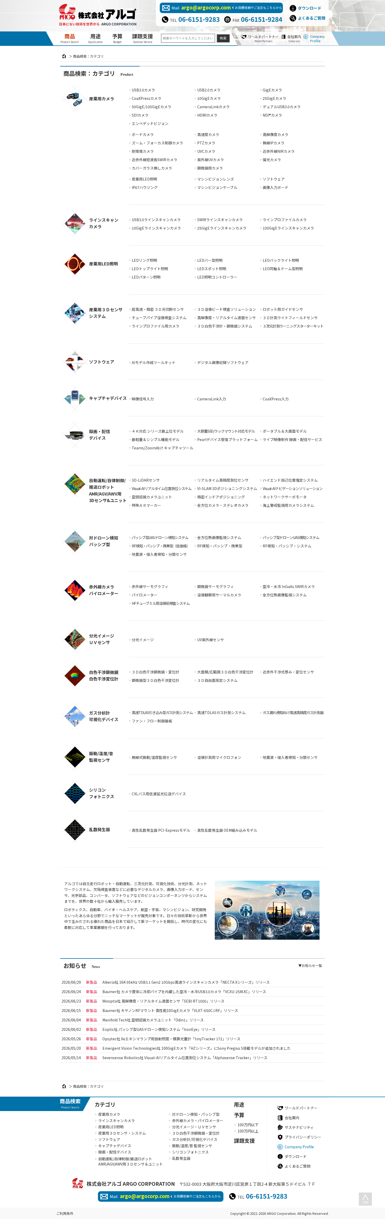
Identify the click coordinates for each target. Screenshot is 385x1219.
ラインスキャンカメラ (116, 1120)
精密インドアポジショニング (221, 496)
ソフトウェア (274, 179)
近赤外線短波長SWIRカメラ (154, 159)
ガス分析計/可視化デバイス (194, 1139)
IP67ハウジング (145, 187)
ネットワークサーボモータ (285, 496)
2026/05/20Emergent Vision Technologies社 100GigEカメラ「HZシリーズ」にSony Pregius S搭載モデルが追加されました (196, 1048)
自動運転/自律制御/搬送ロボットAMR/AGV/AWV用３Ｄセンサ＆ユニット (130, 1161)
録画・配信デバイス (114, 1152)
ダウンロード (309, 8)
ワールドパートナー (263, 38)
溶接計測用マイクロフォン (219, 757)
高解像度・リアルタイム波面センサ (226, 317)
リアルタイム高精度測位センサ (223, 480)
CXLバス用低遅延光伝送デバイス (159, 793)
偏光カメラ (272, 159)
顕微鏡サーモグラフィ (215, 586)
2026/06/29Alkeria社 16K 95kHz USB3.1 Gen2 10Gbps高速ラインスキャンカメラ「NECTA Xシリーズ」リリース (186, 982)
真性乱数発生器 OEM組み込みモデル (227, 830)
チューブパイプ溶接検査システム (159, 317)
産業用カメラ (109, 1114)
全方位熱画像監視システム (219, 537)
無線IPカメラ (273, 142)
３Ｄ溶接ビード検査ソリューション (226, 309)
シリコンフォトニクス (190, 1152)
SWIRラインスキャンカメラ (220, 219)
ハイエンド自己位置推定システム (290, 480)
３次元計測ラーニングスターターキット (293, 326)
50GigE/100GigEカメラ (151, 106)
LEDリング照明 (144, 260)
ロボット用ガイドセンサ (283, 309)
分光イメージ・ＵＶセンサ (194, 1127)
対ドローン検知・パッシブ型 (195, 1114)
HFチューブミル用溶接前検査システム (161, 603)
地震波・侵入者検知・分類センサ (159, 554)
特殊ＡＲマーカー (146, 505)
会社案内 (294, 38)
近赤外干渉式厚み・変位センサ (288, 671)
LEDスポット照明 (211, 268)
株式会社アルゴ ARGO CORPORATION (131, 1183)
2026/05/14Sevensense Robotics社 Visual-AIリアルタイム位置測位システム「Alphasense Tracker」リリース (184, 1057)
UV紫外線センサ (210, 639)
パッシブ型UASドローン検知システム (160, 537)
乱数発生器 (181, 1158)
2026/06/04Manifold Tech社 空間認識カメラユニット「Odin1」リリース (153, 1019)
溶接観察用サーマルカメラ (219, 594)
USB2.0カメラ (209, 89)
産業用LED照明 (144, 179)
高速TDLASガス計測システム (221, 712)
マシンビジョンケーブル (217, 187)
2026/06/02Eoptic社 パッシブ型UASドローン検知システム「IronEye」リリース (159, 1029)
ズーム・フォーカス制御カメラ (157, 142)
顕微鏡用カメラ (210, 168)
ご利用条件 (64, 1213)
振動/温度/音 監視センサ (192, 1145)
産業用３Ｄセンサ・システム (122, 1133)
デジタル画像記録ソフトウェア (223, 362)
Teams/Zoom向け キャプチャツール (162, 447)
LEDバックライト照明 (281, 260)
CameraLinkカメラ (213, 106)
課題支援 (142, 38)
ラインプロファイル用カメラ (155, 326)
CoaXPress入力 (276, 398)
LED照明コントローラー (217, 277)
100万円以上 (248, 1131)
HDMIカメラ (207, 115)
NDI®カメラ (272, 115)
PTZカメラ (206, 142)
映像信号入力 (143, 398)
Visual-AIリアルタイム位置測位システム (161, 488)
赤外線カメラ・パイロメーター (197, 1120)
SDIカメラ (140, 115)
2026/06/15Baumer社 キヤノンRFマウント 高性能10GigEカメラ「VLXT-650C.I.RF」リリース (170, 1010)
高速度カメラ (208, 134)
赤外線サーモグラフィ (150, 586)
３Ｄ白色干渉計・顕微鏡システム (224, 326)
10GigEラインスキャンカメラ (156, 228)
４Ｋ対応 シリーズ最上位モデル (158, 431)
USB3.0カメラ (143, 89)
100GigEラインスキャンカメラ (288, 228)
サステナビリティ (299, 1127)
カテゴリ (105, 1104)
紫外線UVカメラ (210, 159)
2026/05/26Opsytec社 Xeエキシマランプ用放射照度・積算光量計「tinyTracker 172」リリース (171, 1038)
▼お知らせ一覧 (310, 965)
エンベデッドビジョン (150, 123)
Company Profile (317, 38)
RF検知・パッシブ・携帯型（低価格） (161, 545)
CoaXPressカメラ (146, 98)
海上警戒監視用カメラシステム (288, 505)
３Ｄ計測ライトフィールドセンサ (290, 317)
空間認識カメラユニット (152, 496)
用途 (95, 38)
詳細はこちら (95, 138)
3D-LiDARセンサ (146, 480)
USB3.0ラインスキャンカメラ (156, 219)
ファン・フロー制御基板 (152, 720)
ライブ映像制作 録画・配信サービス (292, 439)
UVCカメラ (206, 151)
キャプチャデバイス (114, 1145)
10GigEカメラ (209, 98)
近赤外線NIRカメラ (279, 151)
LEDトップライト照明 (150, 268)
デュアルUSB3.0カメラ (282, 106)
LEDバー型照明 (210, 260)
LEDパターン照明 (146, 277)
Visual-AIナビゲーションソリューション (292, 488)
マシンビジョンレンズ (215, 179)
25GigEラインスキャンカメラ (221, 228)
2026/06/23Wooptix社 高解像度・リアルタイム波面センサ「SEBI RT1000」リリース (163, 1001)
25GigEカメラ (274, 98)
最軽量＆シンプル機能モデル (155, 439)
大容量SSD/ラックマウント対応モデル (226, 431)
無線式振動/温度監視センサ (154, 757)
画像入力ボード (275, 187)
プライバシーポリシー (303, 1137)
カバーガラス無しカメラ (152, 168)
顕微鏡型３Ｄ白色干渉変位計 (155, 680)
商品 (69, 38)
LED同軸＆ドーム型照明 (283, 268)
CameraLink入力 (211, 398)
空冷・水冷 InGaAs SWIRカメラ (289, 586)
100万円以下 (248, 1125)
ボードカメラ (143, 134)
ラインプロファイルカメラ (285, 219)
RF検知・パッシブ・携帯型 (219, 545)
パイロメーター (144, 594)
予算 (117, 38)
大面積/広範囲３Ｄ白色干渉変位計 (225, 671)
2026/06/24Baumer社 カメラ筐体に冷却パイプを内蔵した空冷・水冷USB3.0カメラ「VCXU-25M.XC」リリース (184, 991)
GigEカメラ (272, 89)
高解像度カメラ (275, 134)
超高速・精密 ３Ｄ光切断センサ (158, 309)
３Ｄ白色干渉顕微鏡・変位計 (155, 671)
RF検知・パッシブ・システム (287, 545)
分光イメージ (143, 639)
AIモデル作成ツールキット (153, 362)
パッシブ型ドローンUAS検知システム (291, 537)
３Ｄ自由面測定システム (217, 680)
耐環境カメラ (143, 151)
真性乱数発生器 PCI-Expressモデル (161, 830)
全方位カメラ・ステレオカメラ (223, 505)
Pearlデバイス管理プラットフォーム (227, 439)
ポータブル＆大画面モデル (285, 431)
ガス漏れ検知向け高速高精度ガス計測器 (293, 712)
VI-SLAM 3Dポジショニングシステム (227, 488)
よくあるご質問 (311, 18)
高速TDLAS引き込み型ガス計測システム (162, 712)
